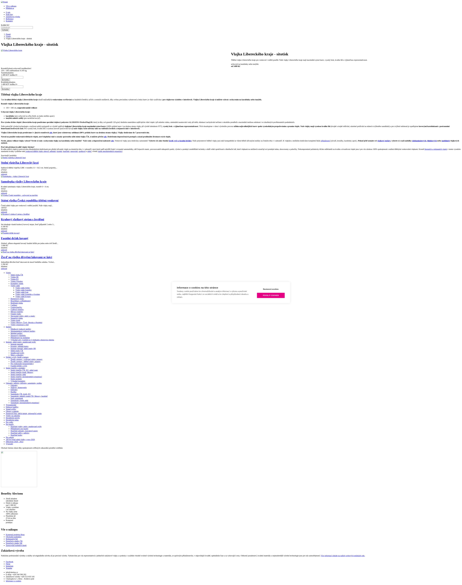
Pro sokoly (10, 437)
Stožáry (9, 327)
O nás (8, 12)
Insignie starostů (17, 344)
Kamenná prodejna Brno (15, 535)
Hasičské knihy (16, 435)
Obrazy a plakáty (12, 411)
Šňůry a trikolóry (17, 355)
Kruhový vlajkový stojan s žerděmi (22, 219)
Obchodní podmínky (14, 537)
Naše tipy (9, 14)
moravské (74, 151)
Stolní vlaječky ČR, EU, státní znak (24, 370)
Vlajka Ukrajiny (17, 281)
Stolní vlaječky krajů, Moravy (22, 372)
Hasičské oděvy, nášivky (20, 433)
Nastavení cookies (271, 289)
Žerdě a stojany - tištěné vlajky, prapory (26, 362)
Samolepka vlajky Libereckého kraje (24, 181)
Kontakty (9, 21)
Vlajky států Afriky (22, 288)
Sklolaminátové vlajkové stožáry (23, 331)
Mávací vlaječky (17, 312)
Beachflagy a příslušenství (20, 301)
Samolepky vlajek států (19, 401)
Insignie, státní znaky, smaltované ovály (21, 342)
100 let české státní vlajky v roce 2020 (20, 440)
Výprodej (9, 444)
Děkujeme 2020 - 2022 (14, 442)
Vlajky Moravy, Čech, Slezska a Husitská (26, 323)
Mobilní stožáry (16, 333)
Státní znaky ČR (17, 351)
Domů (8, 34)
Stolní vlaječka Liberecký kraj (20, 162)
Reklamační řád (12, 539)
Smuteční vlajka (17, 318)
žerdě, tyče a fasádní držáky (180, 141)
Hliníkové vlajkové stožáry (21, 329)
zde (50, 133)
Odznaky (14, 385)
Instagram (9, 566)
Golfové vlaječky (17, 310)
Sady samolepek (17, 398)
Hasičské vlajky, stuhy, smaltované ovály (26, 427)
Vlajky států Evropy (23, 297)
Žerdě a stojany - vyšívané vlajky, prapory (26, 359)
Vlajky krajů (15, 320)
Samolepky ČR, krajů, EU (21, 394)
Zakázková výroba (13, 17)
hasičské (66, 151)
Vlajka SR (15, 277)
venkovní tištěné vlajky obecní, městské (40, 151)
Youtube (9, 568)
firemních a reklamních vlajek (435, 149)
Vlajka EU (15, 279)
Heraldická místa (12, 420)
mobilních (446, 141)
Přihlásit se (10, 8)
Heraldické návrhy (13, 418)
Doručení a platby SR (14, 543)
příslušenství (325, 141)
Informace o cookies (13, 581)
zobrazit (4, 174)
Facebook (9, 562)
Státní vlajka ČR (17, 275)
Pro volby (9, 422)
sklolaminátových (419, 141)
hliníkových (432, 141)
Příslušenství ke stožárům (20, 338)
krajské (59, 151)
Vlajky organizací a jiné (20, 325)
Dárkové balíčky (12, 407)
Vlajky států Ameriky (23, 290)
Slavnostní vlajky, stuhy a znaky (23, 316)
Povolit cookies (271, 295)
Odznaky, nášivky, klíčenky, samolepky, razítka (24, 383)
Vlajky (8, 36)
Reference (9, 19)
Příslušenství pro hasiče (19, 429)
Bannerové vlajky (17, 299)
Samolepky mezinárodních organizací (25, 403)
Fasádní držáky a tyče (19, 366)
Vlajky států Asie (21, 292)
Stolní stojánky (16, 379)
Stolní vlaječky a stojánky (15, 368)
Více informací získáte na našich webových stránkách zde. (343, 556)
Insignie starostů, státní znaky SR (23, 349)
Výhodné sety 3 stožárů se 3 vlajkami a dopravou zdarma (32, 340)
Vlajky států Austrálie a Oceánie (27, 294)
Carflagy (14, 305)
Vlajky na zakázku (13, 416)
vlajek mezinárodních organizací (110, 151)
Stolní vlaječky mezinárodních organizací (26, 377)
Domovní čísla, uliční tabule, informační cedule (24, 414)
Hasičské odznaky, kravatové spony (24, 431)
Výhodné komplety (18, 381)
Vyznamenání (11, 405)
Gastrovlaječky (16, 307)
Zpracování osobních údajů (16, 545)
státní (89, 151)
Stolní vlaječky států (18, 375)
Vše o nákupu (11, 6)
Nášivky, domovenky (19, 388)
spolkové (82, 151)
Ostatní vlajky (16, 314)
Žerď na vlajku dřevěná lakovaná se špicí (26, 257)
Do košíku (5, 80)
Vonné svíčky (11, 409)
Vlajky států (15, 286)
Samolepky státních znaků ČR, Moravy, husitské (29, 396)
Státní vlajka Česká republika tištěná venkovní (29, 200)
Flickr (8, 564)
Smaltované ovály (17, 353)
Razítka (13, 392)
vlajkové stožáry (384, 141)
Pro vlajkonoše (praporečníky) (22, 364)
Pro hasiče (10, 424)
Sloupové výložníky (18, 336)
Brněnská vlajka (17, 303)
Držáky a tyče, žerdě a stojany (17, 357)
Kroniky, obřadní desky (20, 346)
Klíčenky (14, 390)
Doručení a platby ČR (14, 541)
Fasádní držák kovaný (14, 238)
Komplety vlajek (17, 284)
